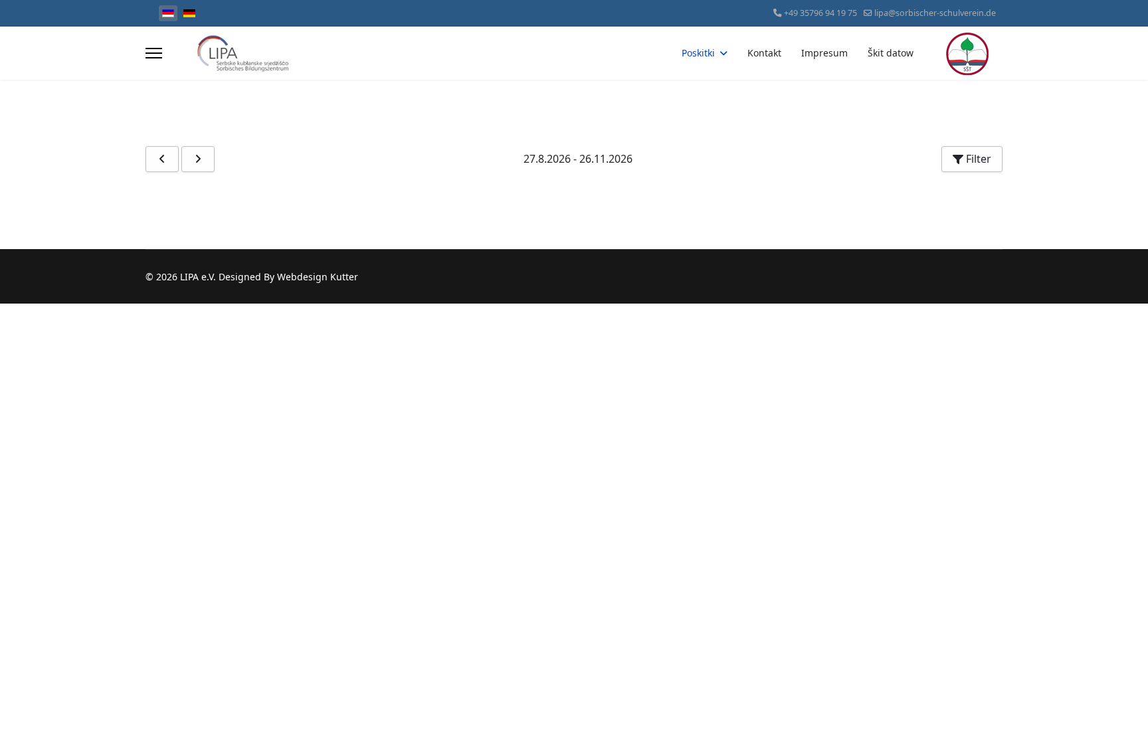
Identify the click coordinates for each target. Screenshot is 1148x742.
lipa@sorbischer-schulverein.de (935, 13)
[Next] (198, 159)
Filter (977, 158)
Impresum (824, 52)
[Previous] (162, 159)
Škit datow (890, 52)
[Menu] (153, 53)
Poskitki (698, 52)
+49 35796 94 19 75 (820, 13)
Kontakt (764, 52)
